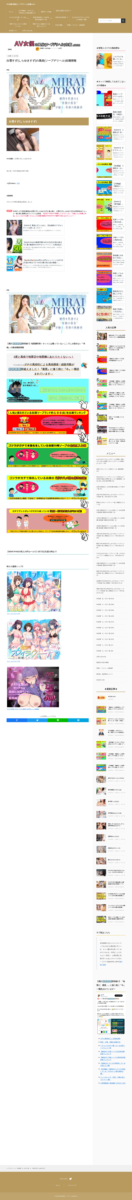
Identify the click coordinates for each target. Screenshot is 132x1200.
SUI (18, 183)
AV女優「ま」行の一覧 (120, 862)
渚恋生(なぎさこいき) (114, 848)
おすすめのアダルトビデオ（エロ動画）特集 (80, 18)
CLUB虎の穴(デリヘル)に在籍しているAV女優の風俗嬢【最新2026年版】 (116, 895)
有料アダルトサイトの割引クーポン (18, 25)
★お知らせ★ (112, 696)
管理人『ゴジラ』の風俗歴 (76, 25)
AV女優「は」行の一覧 (120, 792)
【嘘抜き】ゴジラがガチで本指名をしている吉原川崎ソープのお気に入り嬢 (117, 347)
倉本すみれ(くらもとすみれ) (116, 778)
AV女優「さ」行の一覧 (13, 55)
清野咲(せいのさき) (113, 836)
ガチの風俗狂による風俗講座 (110, 1038)
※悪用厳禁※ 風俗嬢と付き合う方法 (112, 1083)
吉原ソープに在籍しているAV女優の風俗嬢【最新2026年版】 (116, 918)
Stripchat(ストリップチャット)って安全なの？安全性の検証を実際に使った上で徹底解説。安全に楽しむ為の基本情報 (117, 431)
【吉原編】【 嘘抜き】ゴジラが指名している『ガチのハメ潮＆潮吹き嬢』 (112, 1071)
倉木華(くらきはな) (113, 801)
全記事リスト (13, 30)
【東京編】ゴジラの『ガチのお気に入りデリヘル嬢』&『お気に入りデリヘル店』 (116, 744)
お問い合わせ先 (27, 30)
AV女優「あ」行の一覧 (120, 828)
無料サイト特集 (46, 12)
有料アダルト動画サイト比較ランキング (41, 25)
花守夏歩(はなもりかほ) (114, 813)
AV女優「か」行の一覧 (120, 781)
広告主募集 (59, 25)
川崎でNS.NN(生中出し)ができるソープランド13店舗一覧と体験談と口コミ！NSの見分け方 (120, 770)
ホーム (11, 12)
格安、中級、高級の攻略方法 (110, 1042)
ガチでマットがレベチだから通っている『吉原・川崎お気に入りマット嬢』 (117, 441)
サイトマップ (72, 1185)
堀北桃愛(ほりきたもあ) (114, 789)
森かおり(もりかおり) (114, 859)
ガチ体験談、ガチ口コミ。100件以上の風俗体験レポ (27, 12)
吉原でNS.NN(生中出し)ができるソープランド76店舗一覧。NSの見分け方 (120, 712)
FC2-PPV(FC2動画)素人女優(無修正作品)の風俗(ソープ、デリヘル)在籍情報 (116, 883)
